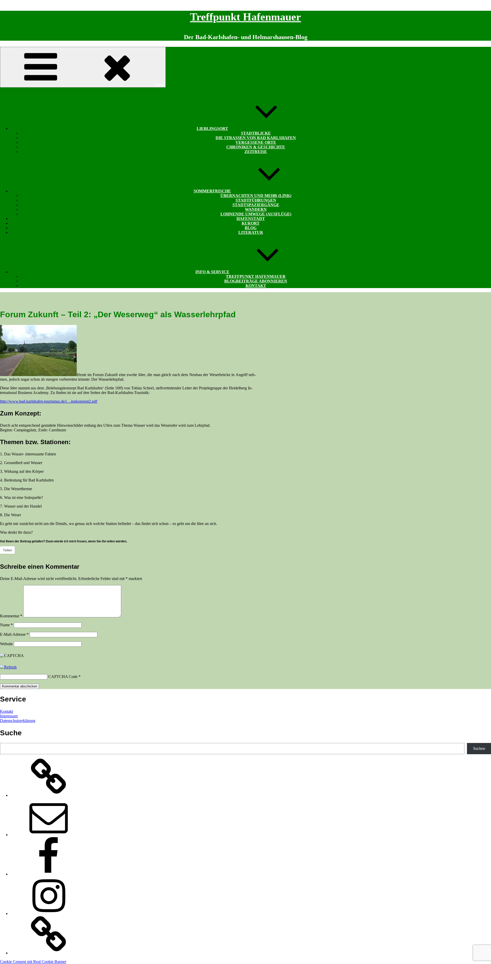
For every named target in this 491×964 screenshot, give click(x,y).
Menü (159, 85)
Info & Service (212, 272)
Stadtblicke (256, 133)
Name (6, 625)
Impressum (9, 716)
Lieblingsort (212, 128)
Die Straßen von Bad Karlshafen (256, 138)
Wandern (256, 209)
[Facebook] (48, 874)
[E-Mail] (48, 834)
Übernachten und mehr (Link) (255, 195)
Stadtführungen (256, 200)
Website (6, 644)
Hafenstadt (251, 218)
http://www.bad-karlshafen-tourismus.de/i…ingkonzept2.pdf (48, 401)
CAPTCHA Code (62, 676)
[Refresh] (8, 667)
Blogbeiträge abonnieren (255, 281)
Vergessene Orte (256, 142)
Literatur (250, 232)
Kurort (251, 223)
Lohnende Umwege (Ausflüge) (255, 214)
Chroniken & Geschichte (255, 147)
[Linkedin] (48, 953)
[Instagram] (48, 913)
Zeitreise (255, 151)
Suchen (479, 748)
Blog (250, 228)
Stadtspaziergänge (255, 205)
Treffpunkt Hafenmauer (245, 17)
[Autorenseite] (48, 795)
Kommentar (11, 616)
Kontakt (256, 285)
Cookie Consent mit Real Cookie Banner (33, 961)
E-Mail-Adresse (14, 634)
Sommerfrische (212, 191)
